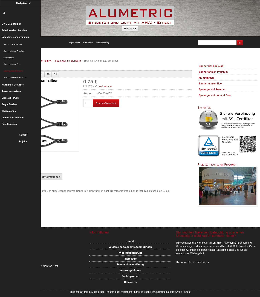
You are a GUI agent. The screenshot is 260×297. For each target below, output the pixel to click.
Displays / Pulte (10, 97)
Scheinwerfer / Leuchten (15, 30)
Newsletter (130, 282)
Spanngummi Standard (13, 70)
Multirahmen (9, 57)
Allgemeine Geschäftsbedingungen (130, 247)
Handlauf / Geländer (13, 84)
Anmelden (88, 42)
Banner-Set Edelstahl (13, 44)
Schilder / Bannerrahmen (15, 36)
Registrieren (74, 42)
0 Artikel (130, 28)
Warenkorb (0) (102, 42)
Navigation (21, 3)
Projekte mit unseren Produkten (217, 164)
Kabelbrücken (9, 124)
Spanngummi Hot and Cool (15, 77)
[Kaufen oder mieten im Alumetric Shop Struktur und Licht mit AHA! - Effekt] (22, 13)
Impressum (130, 258)
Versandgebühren (130, 270)
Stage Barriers (9, 104)
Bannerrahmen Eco (12, 64)
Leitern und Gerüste (13, 117)
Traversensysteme (11, 91)
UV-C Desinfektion (11, 23)
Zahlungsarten (130, 276)
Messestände (9, 110)
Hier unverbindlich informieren (193, 262)
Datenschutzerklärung (130, 264)
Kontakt (23, 134)
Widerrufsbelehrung (131, 252)
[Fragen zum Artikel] (55, 74)
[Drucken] (48, 74)
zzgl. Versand (105, 85)
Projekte (23, 141)
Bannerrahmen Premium (14, 51)
